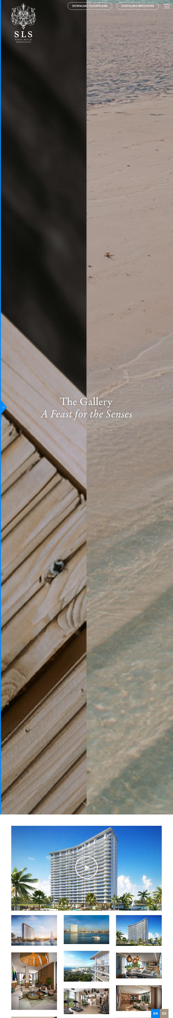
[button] (86, 868)
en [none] (155, 1013)
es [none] (164, 1013)
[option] (164, 1013)
